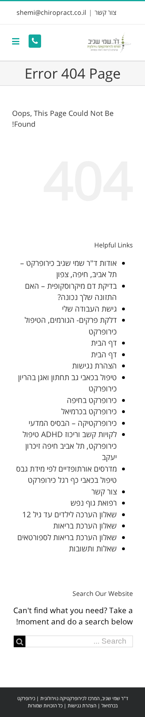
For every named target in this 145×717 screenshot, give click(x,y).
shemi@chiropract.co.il (51, 12)
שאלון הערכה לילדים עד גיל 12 (69, 514)
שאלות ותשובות (93, 548)
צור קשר (105, 12)
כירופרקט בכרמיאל (89, 411)
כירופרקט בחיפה (92, 400)
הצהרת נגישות (94, 366)
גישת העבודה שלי (89, 309)
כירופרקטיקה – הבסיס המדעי (73, 423)
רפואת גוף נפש (93, 503)
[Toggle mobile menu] (16, 41)
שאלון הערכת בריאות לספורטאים (67, 537)
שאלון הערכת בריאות (85, 526)
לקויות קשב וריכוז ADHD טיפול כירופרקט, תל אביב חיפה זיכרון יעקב (70, 445)
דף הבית (104, 343)
